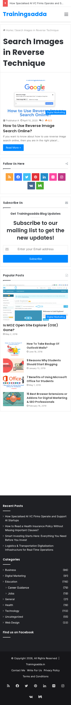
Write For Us (34, 670)
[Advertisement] (35, 454)
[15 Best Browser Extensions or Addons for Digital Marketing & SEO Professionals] (13, 399)
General (10, 599)
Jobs (11, 593)
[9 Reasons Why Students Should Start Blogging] (13, 365)
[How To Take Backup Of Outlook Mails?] (13, 349)
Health (9, 605)
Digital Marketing (15, 575)
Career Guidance (18, 587)
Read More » (13, 147)
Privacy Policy (52, 670)
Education (11, 581)
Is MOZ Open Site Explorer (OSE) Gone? (30, 327)
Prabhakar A (12, 120)
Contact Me (18, 670)
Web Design (12, 622)
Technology (12, 610)
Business (10, 569)
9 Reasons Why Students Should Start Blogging (44, 362)
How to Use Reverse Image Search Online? (29, 128)
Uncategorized (14, 616)
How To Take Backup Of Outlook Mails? (43, 346)
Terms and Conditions (35, 676)
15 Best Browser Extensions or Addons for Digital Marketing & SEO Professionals (47, 398)
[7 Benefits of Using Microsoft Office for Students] (13, 382)
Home (9, 30)
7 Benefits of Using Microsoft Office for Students (47, 379)
